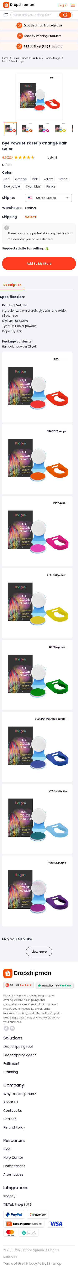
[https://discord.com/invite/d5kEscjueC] (12, 1028)
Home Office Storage (13, 61)
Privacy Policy (36, 1263)
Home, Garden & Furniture (27, 58)
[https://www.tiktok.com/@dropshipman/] (6, 1028)
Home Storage (52, 58)
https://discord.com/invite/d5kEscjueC (13, 1028)
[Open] (67, 198)
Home (5, 58)
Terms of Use (13, 1263)
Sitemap (55, 1263)
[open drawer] (73, 5)
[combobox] (42, 198)
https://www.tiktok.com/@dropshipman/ (7, 1028)
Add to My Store (39, 263)
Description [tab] (12, 285)
